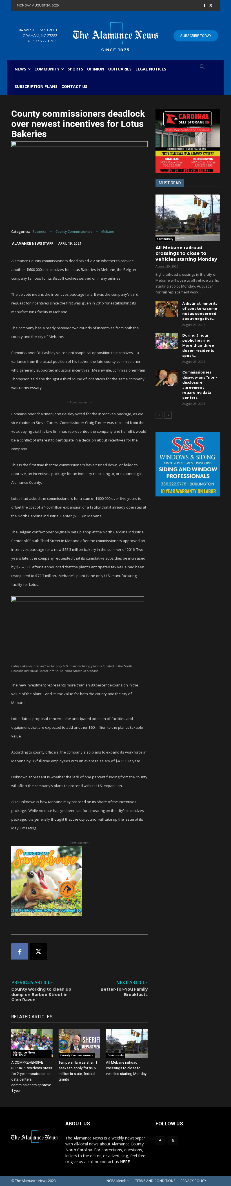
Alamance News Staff (32, 243)
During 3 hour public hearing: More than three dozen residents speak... (198, 345)
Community (116, 1055)
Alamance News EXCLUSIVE (24, 1053)
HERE (125, 1161)
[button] (202, 67)
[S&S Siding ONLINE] (188, 464)
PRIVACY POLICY (193, 1180)
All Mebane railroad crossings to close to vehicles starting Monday (126, 1068)
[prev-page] (159, 415)
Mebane (107, 231)
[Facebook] (204, 6)
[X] (211, 6)
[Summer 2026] (79, 881)
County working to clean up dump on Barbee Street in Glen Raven (41, 994)
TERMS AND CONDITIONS (155, 1180)
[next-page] (168, 415)
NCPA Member (118, 1180)
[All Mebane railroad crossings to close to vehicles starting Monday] (127, 1043)
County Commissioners (73, 231)
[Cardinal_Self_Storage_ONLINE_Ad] (188, 141)
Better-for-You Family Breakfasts (124, 992)
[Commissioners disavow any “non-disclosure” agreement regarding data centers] (167, 378)
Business (39, 231)
